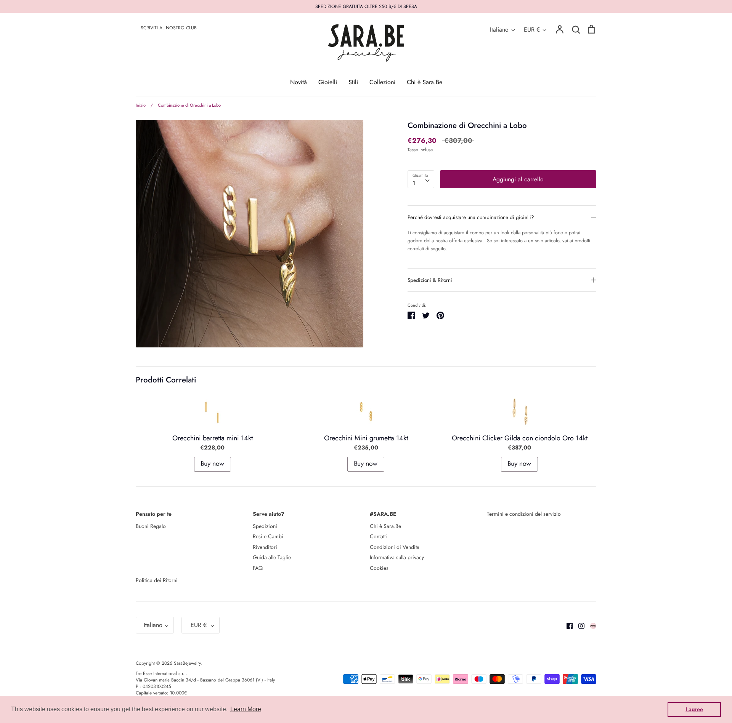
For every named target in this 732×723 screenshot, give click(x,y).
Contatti (378, 536)
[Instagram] (578, 625)
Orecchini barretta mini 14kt (212, 438)
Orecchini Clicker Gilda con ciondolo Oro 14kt (520, 438)
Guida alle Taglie (272, 557)
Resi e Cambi (268, 536)
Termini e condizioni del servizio (524, 514)
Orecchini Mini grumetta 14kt (366, 438)
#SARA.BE (383, 514)
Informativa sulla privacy (397, 557)
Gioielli (327, 82)
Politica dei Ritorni (157, 580)
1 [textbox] (414, 183)
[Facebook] (567, 625)
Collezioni (382, 82)
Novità (298, 82)
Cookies (379, 568)
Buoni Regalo (151, 526)
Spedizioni (265, 526)
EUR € (532, 29)
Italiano (499, 29)
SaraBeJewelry (187, 663)
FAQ (258, 568)
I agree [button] (694, 709)
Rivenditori (265, 547)
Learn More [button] (245, 709)
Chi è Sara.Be (424, 82)
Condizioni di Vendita (394, 547)
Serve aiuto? (268, 514)
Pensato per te (154, 514)
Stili (353, 82)
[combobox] (421, 179)
